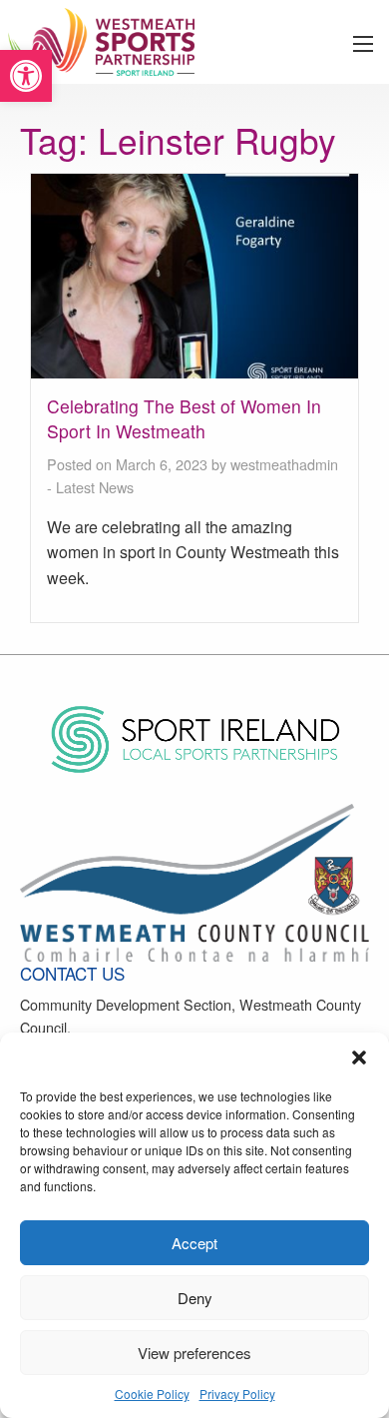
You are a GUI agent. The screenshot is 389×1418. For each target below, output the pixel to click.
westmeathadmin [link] (284, 463)
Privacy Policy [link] (237, 1393)
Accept (194, 1242)
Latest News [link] (95, 486)
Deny (195, 1297)
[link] (26, 76)
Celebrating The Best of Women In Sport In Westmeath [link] (184, 418)
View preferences (194, 1352)
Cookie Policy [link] (152, 1393)
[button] (359, 1057)
